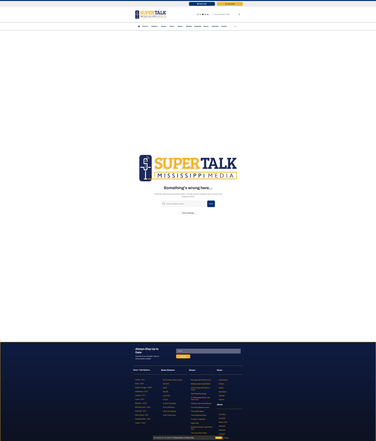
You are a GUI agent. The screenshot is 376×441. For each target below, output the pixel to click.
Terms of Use (190, 437)
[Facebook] (198, 14)
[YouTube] (203, 14)
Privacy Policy (178, 437)
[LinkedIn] (208, 14)
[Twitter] (200, 14)
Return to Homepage (188, 213)
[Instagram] (205, 14)
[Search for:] (186, 204)
